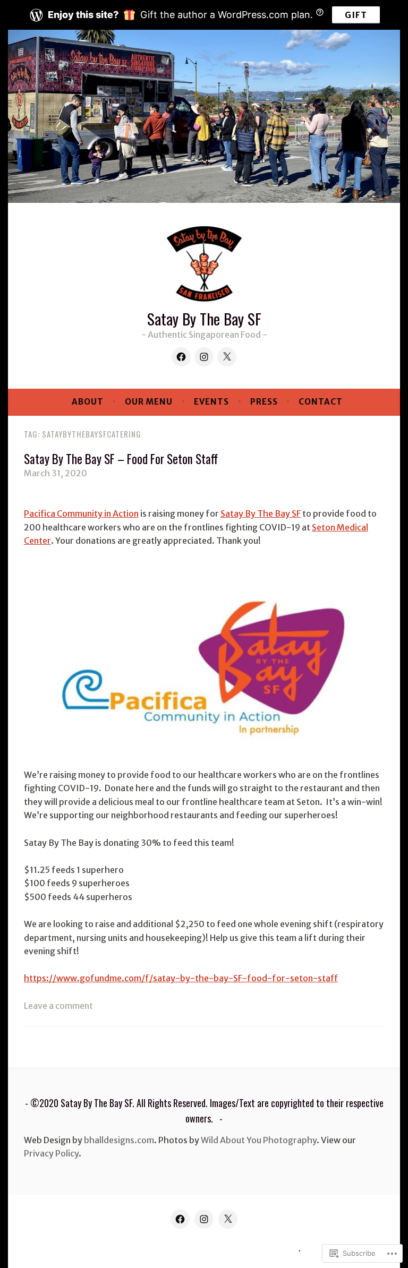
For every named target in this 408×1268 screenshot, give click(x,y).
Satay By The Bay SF (204, 318)
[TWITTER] (228, 1219)
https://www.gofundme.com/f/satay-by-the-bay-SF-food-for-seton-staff (181, 978)
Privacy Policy (51, 1153)
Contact (321, 402)
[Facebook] (181, 357)
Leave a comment (58, 1005)
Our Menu (149, 402)
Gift (356, 15)
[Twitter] (227, 357)
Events (211, 402)
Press (264, 402)
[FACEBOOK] (180, 1219)
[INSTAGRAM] (204, 1219)
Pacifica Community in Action (81, 513)
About (88, 402)
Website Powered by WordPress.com (203, 1249)
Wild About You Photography (259, 1140)
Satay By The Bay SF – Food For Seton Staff (121, 459)
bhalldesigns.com (119, 1140)
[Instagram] (204, 357)
